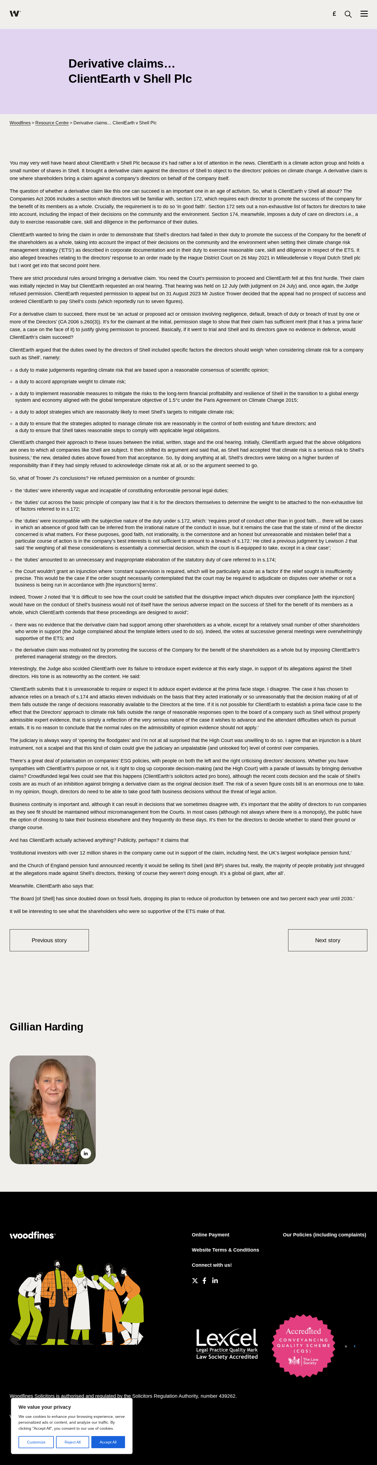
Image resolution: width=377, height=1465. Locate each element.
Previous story (49, 940)
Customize (36, 1442)
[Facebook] (204, 1279)
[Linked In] (214, 1279)
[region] (71, 1426)
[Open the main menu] (363, 14)
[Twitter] (194, 1279)
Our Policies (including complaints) (324, 1235)
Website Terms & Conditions (225, 1250)
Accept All (108, 1442)
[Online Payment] (334, 14)
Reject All (73, 1442)
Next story (327, 940)
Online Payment (210, 1235)
